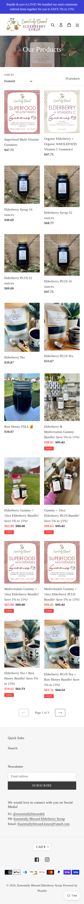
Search (12, 748)
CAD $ (40, 847)
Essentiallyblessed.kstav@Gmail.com (44, 824)
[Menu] (77, 24)
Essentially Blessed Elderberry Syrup (39, 819)
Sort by (9, 75)
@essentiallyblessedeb (29, 814)
